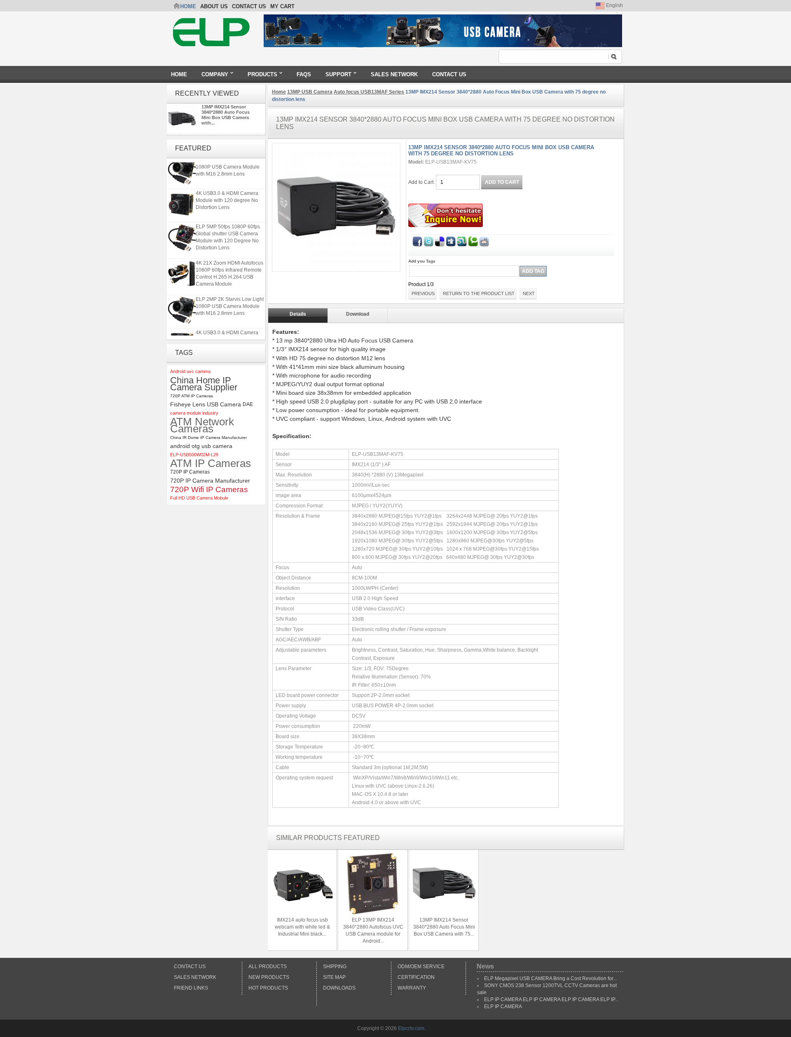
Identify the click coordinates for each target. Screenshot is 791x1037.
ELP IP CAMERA (503, 1006)
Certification (416, 977)
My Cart (282, 6)
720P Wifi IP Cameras (209, 489)
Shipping (334, 966)
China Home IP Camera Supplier (203, 384)
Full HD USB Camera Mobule (199, 497)
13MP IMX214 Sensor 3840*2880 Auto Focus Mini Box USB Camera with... (225, 114)
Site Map (334, 977)
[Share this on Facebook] (417, 240)
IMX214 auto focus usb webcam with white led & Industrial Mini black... (302, 927)
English (614, 5)
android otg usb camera (201, 446)
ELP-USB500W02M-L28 (194, 454)
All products (267, 966)
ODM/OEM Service (421, 966)
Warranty (412, 988)
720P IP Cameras (190, 472)
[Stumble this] (462, 240)
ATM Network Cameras (202, 425)
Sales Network (195, 977)
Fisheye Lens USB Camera (205, 404)
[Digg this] (451, 240)
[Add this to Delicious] (440, 240)
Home (188, 6)
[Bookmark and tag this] (484, 240)
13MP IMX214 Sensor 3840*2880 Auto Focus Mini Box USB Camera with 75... (444, 927)
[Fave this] (473, 240)
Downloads (339, 988)
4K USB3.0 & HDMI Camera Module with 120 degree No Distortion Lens (227, 196)
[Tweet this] (428, 240)
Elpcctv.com (411, 1028)
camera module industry (194, 413)
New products (268, 977)
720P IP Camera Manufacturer (210, 480)
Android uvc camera (190, 371)
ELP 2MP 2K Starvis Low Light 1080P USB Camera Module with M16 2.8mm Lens (230, 163)
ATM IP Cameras (210, 463)
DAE (248, 404)
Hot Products (268, 988)
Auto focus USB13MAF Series (369, 92)
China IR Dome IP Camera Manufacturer (208, 437)
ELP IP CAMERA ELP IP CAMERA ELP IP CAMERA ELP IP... (551, 999)
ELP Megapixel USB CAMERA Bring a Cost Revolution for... (550, 978)
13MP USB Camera (309, 92)
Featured (193, 148)
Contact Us (190, 966)
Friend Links (191, 988)
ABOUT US (214, 6)
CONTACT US (249, 6)
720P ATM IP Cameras (191, 396)
